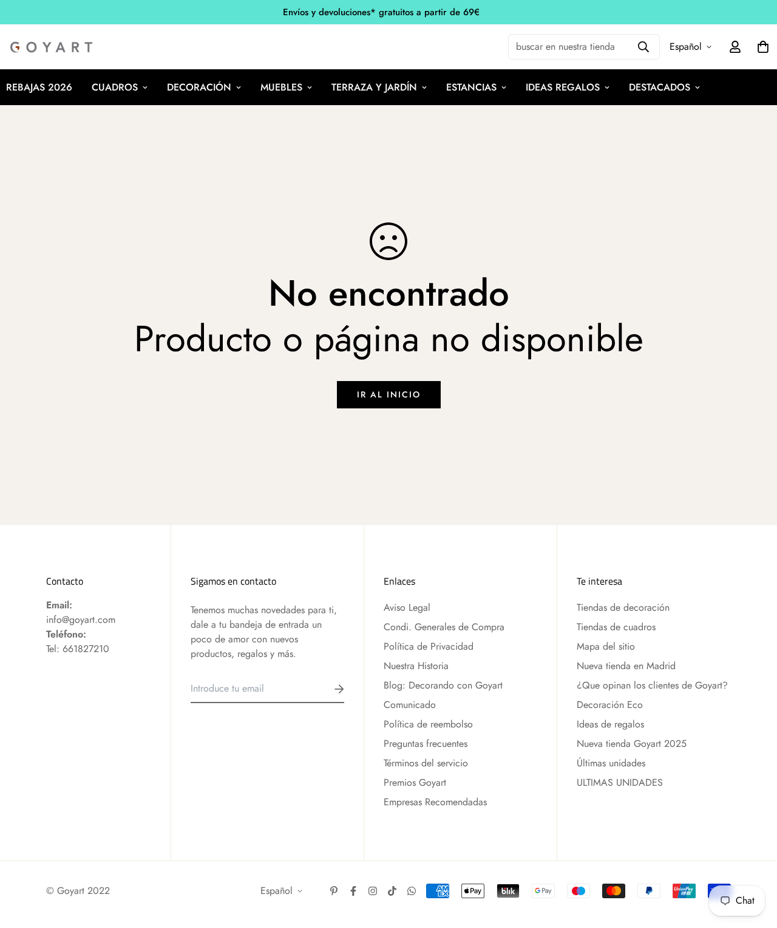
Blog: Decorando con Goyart (443, 685)
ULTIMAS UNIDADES (620, 782)
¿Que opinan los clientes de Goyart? (652, 685)
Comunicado (410, 705)
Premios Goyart (415, 782)
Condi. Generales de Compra (444, 627)
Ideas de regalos (610, 724)
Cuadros (115, 87)
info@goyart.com (80, 620)
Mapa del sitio (606, 646)
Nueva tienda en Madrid (626, 666)
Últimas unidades (611, 763)
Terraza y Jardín (374, 87)
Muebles (281, 87)
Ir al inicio (389, 394)
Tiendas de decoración (623, 607)
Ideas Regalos (563, 87)
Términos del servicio (426, 763)
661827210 (86, 649)
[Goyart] (52, 47)
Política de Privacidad (428, 646)
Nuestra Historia (416, 666)
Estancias (471, 87)
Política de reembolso (428, 724)
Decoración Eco (610, 705)
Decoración (199, 87)
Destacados (659, 87)
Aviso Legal (407, 607)
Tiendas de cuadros (616, 627)
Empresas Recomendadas (435, 802)
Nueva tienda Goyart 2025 (632, 744)
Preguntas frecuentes (425, 744)
